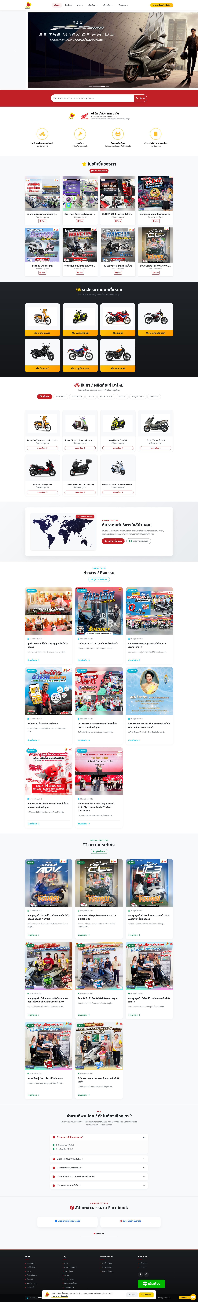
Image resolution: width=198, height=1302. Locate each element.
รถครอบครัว (60, 392)
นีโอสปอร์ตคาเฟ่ (106, 392)
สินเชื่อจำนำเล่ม (107, 1259)
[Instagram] (146, 1270)
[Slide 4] (103, 82)
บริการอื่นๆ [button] (107, 5)
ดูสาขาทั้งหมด (115, 537)
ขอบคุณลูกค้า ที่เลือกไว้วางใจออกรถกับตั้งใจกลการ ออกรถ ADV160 (49, 913)
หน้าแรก (57, 5)
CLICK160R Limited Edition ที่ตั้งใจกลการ (124, 210)
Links (66, 1271)
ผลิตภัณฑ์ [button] (92, 5)
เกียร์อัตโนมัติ (77, 392)
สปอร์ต (91, 392)
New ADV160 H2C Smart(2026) (80, 480)
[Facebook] (140, 1270)
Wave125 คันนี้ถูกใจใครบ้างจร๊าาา (80, 262)
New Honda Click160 (118, 436)
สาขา (66, 1259)
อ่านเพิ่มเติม (32, 656)
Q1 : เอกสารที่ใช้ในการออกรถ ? (70, 1133)
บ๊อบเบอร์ (122, 392)
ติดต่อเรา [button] (122, 5)
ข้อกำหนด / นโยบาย (70, 1279)
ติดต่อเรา (143, 1263)
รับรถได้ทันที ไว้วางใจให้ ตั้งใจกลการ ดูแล (98, 994)
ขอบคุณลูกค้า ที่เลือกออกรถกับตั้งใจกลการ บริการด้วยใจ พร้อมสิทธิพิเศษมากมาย (48, 996)
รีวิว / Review (69, 1275)
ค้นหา (142, 94)
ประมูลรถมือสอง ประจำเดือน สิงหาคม (158, 210)
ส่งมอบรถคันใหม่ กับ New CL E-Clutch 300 (162, 262)
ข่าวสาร (80, 5)
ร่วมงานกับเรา (69, 1283)
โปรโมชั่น (68, 5)
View (43, 217)
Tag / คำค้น (68, 1267)
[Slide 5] (107, 82)
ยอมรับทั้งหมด (146, 1295)
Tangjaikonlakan (165, 1294)
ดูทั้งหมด (46, 392)
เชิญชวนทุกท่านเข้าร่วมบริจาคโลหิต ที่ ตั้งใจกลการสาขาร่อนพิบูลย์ (48, 801)
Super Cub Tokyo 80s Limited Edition (43, 436)
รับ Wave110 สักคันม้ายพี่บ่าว (118, 262)
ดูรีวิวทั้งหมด (100, 847)
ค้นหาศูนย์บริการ (107, 1267)
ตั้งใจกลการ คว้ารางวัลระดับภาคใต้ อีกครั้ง (98, 640)
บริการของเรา (106, 1263)
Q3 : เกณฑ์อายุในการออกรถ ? (69, 1164)
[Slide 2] (95, 82)
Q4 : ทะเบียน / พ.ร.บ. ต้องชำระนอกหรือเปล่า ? (76, 1172)
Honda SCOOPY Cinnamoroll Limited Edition (122, 480)
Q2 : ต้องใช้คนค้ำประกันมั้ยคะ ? (70, 1155)
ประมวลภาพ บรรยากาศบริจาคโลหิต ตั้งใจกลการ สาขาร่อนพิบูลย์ (97, 721)
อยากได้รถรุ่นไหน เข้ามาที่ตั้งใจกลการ (45, 1074)
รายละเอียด (41, 444)
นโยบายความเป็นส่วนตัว (59, 1296)
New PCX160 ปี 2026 (156, 436)
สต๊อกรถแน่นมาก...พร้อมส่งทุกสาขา (44, 210)
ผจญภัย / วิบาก (138, 392)
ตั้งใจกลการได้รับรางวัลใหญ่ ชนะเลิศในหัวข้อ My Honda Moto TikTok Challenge (96, 803)
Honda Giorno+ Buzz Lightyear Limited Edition (86, 436)
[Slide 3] (99, 82)
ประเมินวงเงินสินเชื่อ (162, 5)
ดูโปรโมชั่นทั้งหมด (100, 167)
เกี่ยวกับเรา (143, 1259)
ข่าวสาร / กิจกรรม (70, 1263)
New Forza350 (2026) (42, 480)
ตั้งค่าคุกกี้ (132, 1295)
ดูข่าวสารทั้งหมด (100, 575)
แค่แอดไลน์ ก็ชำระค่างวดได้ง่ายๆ (43, 720)
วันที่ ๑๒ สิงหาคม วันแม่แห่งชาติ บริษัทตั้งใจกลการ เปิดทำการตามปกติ (149, 721)
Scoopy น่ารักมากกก (42, 262)
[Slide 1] (90, 82)
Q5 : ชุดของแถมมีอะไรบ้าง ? (69, 1181)
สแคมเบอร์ (154, 392)
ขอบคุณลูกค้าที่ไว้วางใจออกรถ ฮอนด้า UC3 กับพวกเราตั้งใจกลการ (148, 913)
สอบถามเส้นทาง (140, 537)
